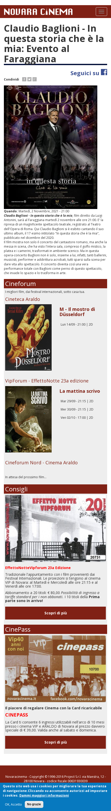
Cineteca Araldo (22, 299)
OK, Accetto (13, 804)
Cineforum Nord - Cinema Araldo (41, 462)
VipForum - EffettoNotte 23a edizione (47, 381)
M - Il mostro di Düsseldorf (77, 311)
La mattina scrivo (79, 391)
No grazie (34, 804)
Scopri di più (55, 613)
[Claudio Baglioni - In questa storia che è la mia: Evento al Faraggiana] (55, 147)
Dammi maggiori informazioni (44, 795)
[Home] (38, 11)
